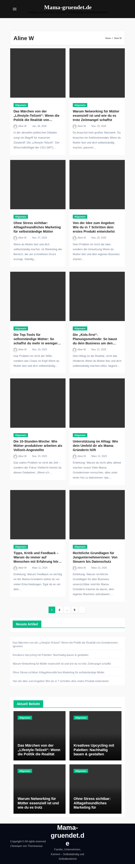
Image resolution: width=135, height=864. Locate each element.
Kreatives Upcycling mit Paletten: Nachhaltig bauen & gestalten (50, 655)
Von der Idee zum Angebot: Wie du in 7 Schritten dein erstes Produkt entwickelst (94, 227)
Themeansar (35, 846)
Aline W (22, 126)
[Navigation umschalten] (14, 9)
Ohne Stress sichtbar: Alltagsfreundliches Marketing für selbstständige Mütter (37, 227)
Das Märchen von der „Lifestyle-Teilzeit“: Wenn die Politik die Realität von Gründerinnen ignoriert (39, 754)
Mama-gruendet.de (68, 7)
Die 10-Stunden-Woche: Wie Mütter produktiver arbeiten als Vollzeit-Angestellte (38, 446)
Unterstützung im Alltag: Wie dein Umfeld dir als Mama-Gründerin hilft (95, 446)
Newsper (17, 846)
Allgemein (20, 105)
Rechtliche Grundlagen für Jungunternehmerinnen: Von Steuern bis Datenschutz (95, 557)
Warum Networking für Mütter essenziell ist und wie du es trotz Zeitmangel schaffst (96, 115)
